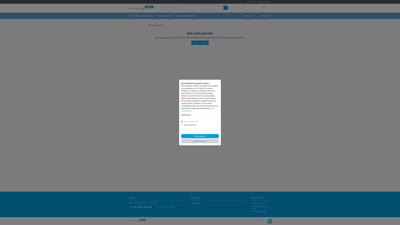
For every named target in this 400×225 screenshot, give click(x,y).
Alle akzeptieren (200, 136)
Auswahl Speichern (200, 141)
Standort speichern (190, 125)
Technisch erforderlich (191, 121)
